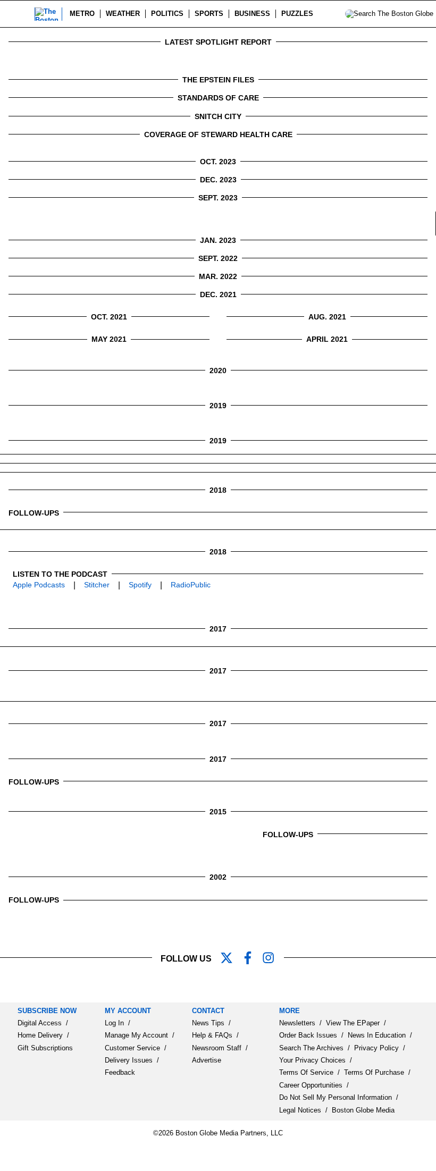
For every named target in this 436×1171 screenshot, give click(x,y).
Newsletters (297, 1023)
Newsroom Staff (216, 1048)
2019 (218, 405)
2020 (218, 370)
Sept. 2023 (218, 197)
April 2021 (327, 339)
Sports (209, 14)
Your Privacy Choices (312, 1060)
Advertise (206, 1060)
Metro (82, 14)
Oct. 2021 (109, 317)
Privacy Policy (376, 1048)
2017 (218, 629)
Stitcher (97, 584)
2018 (218, 490)
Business (252, 14)
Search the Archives (311, 1048)
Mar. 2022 (218, 276)
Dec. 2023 (218, 179)
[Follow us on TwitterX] (230, 958)
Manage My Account (136, 1035)
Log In (114, 1023)
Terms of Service (306, 1072)
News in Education (377, 1035)
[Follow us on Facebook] (252, 958)
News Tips (208, 1023)
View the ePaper (353, 1023)
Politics (167, 14)
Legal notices (300, 1110)
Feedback (120, 1072)
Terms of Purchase (374, 1072)
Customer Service (132, 1048)
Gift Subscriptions (45, 1048)
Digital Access (40, 1023)
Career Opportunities (310, 1085)
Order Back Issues (308, 1035)
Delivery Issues (129, 1060)
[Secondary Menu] (19, 13)
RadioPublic (191, 584)
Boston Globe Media (363, 1110)
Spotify (140, 584)
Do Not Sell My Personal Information (335, 1097)
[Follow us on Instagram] (273, 958)
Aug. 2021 (327, 317)
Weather (123, 14)
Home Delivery (40, 1035)
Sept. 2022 (218, 258)
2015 (218, 811)
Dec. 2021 (218, 294)
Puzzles (297, 14)
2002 (218, 877)
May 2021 (109, 339)
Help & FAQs (212, 1035)
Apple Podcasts (39, 584)
